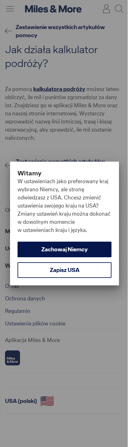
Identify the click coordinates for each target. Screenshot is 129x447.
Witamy (29, 173)
